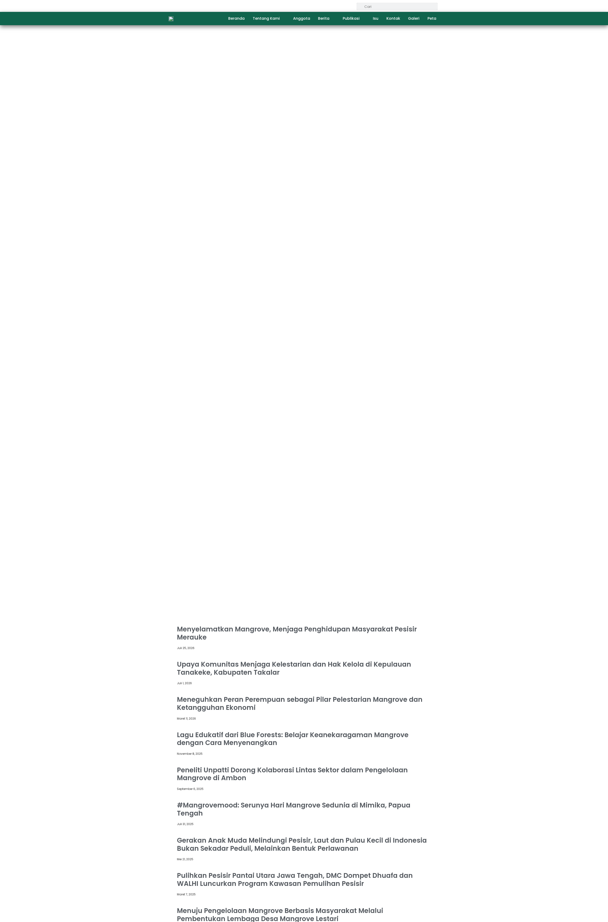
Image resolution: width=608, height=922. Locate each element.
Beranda (236, 18)
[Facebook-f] (331, 6)
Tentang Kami (266, 18)
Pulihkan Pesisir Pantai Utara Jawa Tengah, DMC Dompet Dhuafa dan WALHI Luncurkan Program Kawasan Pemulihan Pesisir (295, 879)
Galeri (413, 18)
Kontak (393, 18)
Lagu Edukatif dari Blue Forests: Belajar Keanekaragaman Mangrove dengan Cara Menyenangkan (292, 739)
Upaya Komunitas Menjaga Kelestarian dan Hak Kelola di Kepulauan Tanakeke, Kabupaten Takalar (294, 668)
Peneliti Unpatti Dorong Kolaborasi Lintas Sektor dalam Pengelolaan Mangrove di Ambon (292, 774)
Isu (375, 18)
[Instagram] (350, 6)
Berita (323, 18)
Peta (432, 18)
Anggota (301, 18)
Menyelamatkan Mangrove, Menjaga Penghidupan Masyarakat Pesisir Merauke (297, 633)
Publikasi (351, 18)
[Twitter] (341, 6)
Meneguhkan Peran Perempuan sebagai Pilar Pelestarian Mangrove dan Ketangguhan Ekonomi (300, 703)
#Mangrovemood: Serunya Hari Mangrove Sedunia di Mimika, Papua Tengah (293, 809)
